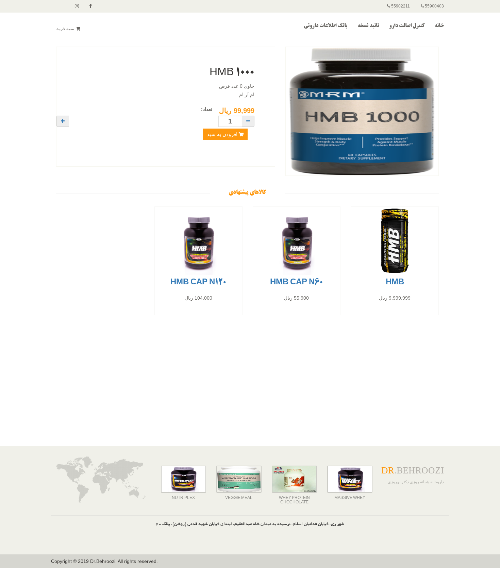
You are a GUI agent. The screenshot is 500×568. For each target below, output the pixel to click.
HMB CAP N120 (198, 283)
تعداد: (206, 109)
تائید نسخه (368, 26)
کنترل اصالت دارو (406, 26)
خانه (439, 26)
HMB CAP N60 (296, 283)
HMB (395, 283)
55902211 (400, 6)
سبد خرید (65, 29)
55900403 (434, 6)
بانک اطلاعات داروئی (325, 26)
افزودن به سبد (223, 134)
